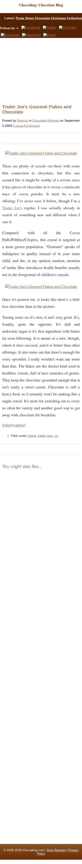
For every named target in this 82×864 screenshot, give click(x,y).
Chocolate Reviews (45, 120)
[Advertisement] (39, 70)
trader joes (45, 435)
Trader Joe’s (12, 207)
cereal (32, 435)
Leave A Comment (27, 126)
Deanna (22, 120)
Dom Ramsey (56, 850)
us (56, 435)
